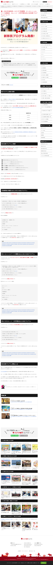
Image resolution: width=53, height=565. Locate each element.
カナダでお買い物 (43, 93)
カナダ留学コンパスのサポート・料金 (6, 519)
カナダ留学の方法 (3, 474)
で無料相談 (15, 77)
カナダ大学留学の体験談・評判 (45, 114)
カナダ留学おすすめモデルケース (46, 38)
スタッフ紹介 (43, 130)
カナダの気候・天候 (44, 47)
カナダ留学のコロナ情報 (44, 77)
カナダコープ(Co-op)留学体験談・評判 (46, 108)
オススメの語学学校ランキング (45, 12)
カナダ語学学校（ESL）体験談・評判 (46, 111)
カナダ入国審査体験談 (44, 104)
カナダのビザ (43, 65)
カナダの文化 (43, 79)
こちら (16, 335)
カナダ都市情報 (43, 42)
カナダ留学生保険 (43, 70)
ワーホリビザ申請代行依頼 (45, 155)
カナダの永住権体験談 (44, 121)
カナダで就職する (13, 416)
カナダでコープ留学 (44, 26)
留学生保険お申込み (44, 148)
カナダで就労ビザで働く (44, 33)
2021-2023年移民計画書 (17, 107)
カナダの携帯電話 (43, 72)
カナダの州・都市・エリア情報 (45, 95)
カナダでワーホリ (43, 24)
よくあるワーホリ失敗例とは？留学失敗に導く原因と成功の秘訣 (21, 408)
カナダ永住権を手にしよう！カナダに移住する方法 (25, 409)
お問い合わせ (50, 1)
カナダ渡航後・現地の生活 (45, 86)
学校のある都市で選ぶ (44, 17)
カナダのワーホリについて (14, 409)
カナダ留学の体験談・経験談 (5, 503)
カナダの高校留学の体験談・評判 (46, 116)
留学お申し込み (43, 146)
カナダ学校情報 (43, 10)
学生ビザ (10, 99)
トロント (42, 54)
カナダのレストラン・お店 (45, 88)
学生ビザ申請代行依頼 (44, 153)
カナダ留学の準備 (3, 443)
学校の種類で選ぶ (43, 15)
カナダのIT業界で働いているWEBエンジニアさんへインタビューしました (23, 415)
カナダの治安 (43, 49)
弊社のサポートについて (45, 125)
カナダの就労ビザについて (19, 416)
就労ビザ (14, 99)
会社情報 (42, 132)
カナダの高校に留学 (44, 31)
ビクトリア (42, 56)
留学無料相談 (43, 137)
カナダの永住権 (4, 371)
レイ (5, 385)
